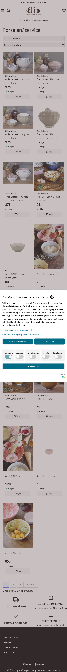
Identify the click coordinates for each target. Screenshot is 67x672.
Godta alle (49, 341)
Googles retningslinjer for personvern (20, 334)
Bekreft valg (33, 366)
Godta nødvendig (17, 341)
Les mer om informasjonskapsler (18, 330)
